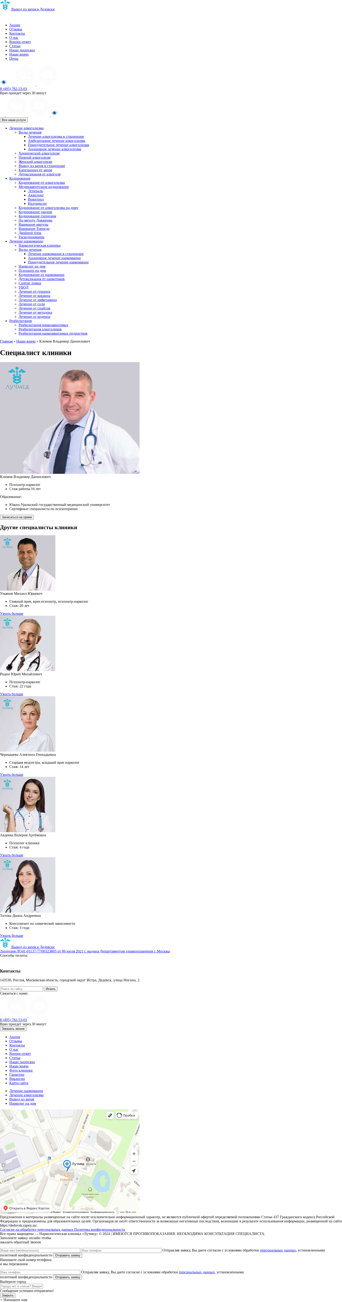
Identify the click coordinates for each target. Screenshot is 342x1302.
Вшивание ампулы (33, 224)
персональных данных (278, 1250)
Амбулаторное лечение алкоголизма (56, 141)
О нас (13, 38)
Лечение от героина (34, 291)
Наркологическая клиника (39, 245)
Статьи (14, 46)
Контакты (17, 33)
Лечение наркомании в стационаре (56, 254)
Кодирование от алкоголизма (42, 183)
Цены (13, 59)
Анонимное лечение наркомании (54, 258)
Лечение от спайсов (34, 308)
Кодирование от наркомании (41, 275)
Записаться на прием (17, 517)
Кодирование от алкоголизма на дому (48, 208)
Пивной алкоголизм (34, 157)
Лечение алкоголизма (26, 128)
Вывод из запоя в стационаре (42, 166)
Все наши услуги (14, 120)
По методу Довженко (35, 220)
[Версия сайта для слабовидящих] (4, 85)
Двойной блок (30, 233)
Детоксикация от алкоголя (39, 174)
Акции (14, 25)
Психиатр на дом (32, 271)
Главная (6, 341)
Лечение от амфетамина (38, 300)
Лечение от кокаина (34, 296)
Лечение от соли (32, 304)
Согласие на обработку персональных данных (37, 1229)
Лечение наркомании (26, 241)
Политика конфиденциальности (99, 1229)
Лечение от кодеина (34, 317)
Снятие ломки (30, 283)
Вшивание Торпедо (34, 229)
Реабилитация (20, 321)
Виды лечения (30, 132)
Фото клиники (21, 1070)
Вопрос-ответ (20, 42)
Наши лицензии (22, 50)
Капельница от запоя (35, 170)
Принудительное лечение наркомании (58, 262)
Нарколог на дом (32, 266)
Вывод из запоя (21, 1099)
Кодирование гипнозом (37, 216)
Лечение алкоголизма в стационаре (56, 136)
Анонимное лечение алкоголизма (54, 149)
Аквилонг (36, 195)
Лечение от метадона (35, 312)
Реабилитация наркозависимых (43, 325)
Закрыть (7, 1295)
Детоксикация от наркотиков (42, 279)
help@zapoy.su (11, 984)
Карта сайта (18, 1083)
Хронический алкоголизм (39, 153)
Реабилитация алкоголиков (40, 329)
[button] (13, 1300)
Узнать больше (11, 614)
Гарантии (16, 1075)
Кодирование (19, 178)
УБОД (23, 287)
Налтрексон (37, 203)
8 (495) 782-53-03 (13, 89)
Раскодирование (31, 237)
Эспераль (35, 191)
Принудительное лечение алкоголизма (58, 145)
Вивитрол (36, 199)
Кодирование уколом (35, 212)
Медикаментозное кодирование (44, 187)
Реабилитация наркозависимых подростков (53, 333)
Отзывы (15, 29)
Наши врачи (19, 54)
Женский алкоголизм (35, 162)
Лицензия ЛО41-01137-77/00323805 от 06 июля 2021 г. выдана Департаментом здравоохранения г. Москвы (85, 951)
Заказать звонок (13, 1028)
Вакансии (17, 1079)
